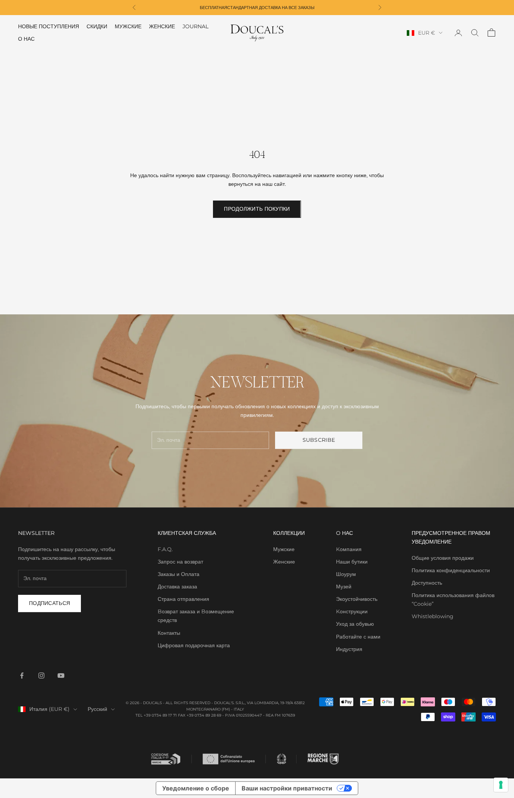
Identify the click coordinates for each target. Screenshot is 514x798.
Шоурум (346, 574)
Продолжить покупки (257, 208)
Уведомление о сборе (195, 788)
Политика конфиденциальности (451, 570)
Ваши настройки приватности (287, 788)
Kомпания (349, 549)
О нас (26, 38)
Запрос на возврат (180, 561)
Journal (195, 26)
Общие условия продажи (443, 557)
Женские (162, 26)
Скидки (97, 26)
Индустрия (349, 649)
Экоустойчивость (356, 599)
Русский (97, 709)
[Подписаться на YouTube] (61, 675)
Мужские (128, 26)
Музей (343, 586)
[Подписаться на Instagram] (41, 675)
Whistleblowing (432, 616)
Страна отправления (183, 599)
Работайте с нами (358, 636)
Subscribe (319, 440)
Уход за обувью (355, 623)
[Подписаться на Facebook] (22, 675)
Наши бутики (352, 561)
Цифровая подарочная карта (194, 645)
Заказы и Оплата (178, 574)
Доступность (427, 582)
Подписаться (49, 603)
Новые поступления (48, 26)
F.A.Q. (165, 549)
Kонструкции (352, 611)
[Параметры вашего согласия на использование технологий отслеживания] (501, 785)
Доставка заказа (177, 586)
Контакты (169, 633)
